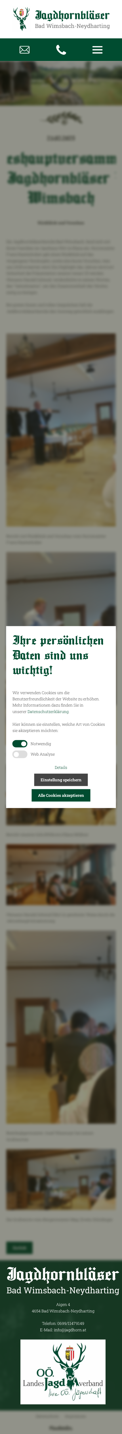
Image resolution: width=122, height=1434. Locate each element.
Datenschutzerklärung (48, 711)
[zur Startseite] (61, 19)
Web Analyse (43, 754)
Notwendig (41, 743)
